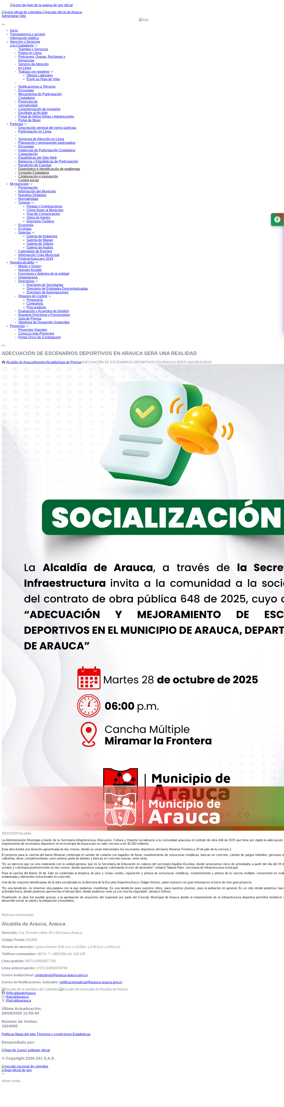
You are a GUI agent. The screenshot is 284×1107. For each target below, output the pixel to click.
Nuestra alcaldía (22, 262)
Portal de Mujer (29, 120)
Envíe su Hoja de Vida (43, 79)
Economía (25, 225)
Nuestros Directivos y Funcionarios (44, 315)
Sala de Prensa (29, 318)
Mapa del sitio (26, 1034)
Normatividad (28, 199)
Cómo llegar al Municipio (45, 210)
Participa (16, 124)
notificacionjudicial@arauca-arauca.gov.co (91, 982)
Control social (28, 180)
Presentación (28, 187)
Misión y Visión (29, 266)
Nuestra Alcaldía (46, 362)
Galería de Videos (40, 243)
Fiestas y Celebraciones (44, 206)
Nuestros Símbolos (32, 195)
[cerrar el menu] (3, 24)
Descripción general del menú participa (47, 127)
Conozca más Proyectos (36, 333)
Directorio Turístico (40, 221)
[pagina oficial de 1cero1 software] (26, 1050)
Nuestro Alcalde (30, 270)
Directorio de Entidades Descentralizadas (57, 288)
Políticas (8, 1034)
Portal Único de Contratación (39, 337)
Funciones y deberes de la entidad (43, 273)
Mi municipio (19, 184)
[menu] (3, 345)
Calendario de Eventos (35, 251)
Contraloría (35, 303)
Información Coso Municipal (38, 255)
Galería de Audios (40, 247)
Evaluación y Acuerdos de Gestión (43, 311)
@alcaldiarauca (17, 997)
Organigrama (28, 277)
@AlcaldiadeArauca (21, 993)
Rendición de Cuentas (34, 165)
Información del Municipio (37, 191)
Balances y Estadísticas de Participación (48, 161)
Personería (35, 300)
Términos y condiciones (55, 1034)
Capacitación (28, 154)
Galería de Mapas (40, 240)
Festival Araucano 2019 (35, 258)
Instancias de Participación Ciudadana (46, 150)
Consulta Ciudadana (33, 172)
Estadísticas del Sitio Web (37, 157)
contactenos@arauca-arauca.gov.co (61, 975)
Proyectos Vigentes (32, 330)
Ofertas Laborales (40, 75)
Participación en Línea (34, 131)
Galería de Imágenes (42, 236)
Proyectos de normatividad (28, 103)
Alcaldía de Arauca (20, 362)
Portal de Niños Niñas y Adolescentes (46, 116)
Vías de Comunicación (43, 214)
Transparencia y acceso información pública (27, 36)
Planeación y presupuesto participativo (46, 142)
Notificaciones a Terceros (37, 86)
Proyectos (17, 326)
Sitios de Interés (38, 217)
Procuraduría (36, 307)
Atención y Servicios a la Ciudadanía (25, 43)
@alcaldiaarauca (18, 1000)
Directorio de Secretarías (45, 285)
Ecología (24, 229)
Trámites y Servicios (33, 49)
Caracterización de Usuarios (39, 109)
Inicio (14, 30)
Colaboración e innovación (38, 176)
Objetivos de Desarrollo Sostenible (44, 322)
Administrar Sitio (14, 16)
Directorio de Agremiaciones (47, 292)
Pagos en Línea (30, 53)
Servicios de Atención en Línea (41, 139)
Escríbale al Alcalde (33, 113)
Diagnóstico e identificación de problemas (49, 169)
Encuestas (26, 90)
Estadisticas (81, 1034)
